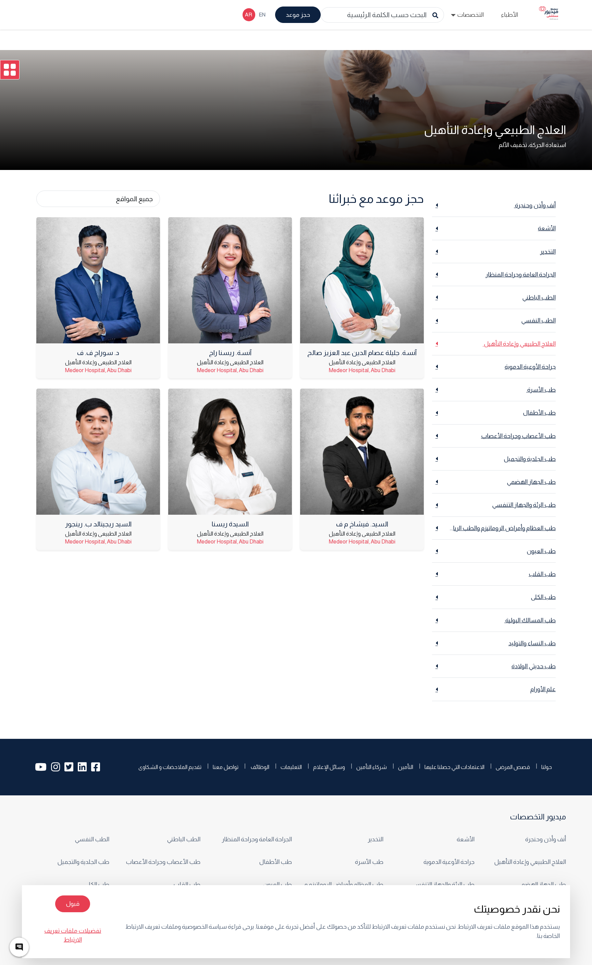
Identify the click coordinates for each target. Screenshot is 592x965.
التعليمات (291, 767)
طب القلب (186, 884)
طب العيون (277, 884)
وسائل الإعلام (329, 767)
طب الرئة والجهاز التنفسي (442, 884)
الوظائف (259, 767)
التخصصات (470, 14)
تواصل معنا (225, 767)
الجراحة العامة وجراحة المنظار (257, 839)
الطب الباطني (183, 839)
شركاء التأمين (371, 767)
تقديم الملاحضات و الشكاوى (169, 767)
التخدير (375, 839)
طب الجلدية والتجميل (83, 861)
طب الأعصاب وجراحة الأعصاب (163, 861)
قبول (72, 903)
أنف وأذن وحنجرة (545, 839)
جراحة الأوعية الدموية (448, 861)
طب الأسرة (368, 861)
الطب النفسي (92, 839)
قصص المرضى (513, 767)
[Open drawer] (10, 70)
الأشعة (465, 839)
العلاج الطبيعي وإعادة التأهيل (529, 861)
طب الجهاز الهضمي (541, 884)
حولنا (546, 767)
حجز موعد (298, 14)
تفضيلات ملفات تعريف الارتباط (72, 935)
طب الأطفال (275, 861)
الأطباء (509, 14)
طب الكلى (96, 884)
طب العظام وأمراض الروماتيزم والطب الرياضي (341, 884)
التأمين (405, 767)
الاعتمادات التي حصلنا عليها (454, 767)
